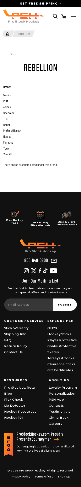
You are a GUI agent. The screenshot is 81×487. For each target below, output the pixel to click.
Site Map (64, 476)
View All (7, 154)
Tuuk (6, 148)
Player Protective (62, 340)
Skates (53, 352)
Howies (7, 136)
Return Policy (15, 346)
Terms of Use (44, 476)
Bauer (6, 125)
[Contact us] (54, 261)
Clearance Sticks (61, 364)
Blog (8, 393)
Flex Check (13, 399)
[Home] (7, 34)
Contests (56, 405)
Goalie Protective (61, 346)
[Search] (55, 16)
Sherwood (9, 113)
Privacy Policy (20, 476)
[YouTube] (53, 270)
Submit (65, 304)
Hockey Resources (20, 411)
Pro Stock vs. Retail (20, 387)
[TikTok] (45, 270)
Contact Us (13, 352)
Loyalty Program (63, 387)
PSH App (56, 399)
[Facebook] (40, 270)
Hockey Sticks (59, 334)
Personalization (62, 393)
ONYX (52, 328)
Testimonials (59, 411)
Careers (55, 423)
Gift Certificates (60, 370)
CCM (5, 101)
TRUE (6, 119)
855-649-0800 (36, 261)
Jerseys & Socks (60, 358)
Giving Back (59, 417)
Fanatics (8, 142)
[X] (34, 270)
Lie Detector (14, 405)
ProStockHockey (12, 130)
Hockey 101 (13, 417)
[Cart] (64, 16)
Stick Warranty (16, 328)
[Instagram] (26, 270)
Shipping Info (15, 334)
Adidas (7, 107)
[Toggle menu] (73, 16)
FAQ (7, 340)
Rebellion (24, 34)
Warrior (7, 95)
